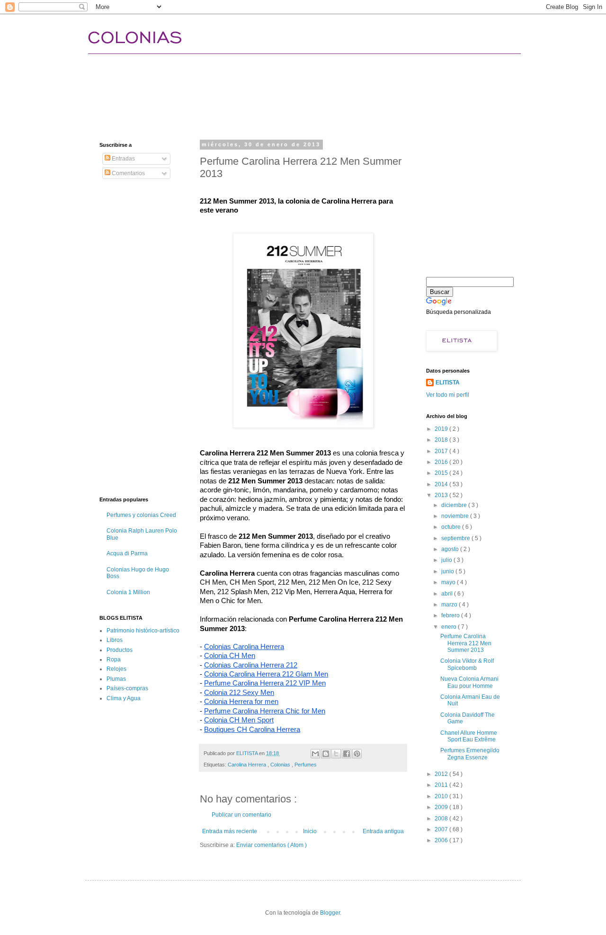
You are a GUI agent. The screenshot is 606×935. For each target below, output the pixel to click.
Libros (115, 640)
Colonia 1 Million (128, 592)
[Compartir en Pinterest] (357, 753)
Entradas (122, 158)
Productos (120, 650)
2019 (442, 429)
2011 (442, 785)
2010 (442, 796)
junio (448, 571)
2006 (442, 840)
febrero (451, 615)
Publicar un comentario (241, 814)
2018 (442, 439)
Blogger (330, 912)
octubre (451, 527)
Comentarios (127, 173)
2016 (442, 462)
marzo (450, 604)
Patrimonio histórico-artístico (143, 630)
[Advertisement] (271, 87)
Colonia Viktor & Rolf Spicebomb (467, 664)
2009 (442, 807)
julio (447, 560)
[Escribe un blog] (325, 753)
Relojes (116, 669)
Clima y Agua (124, 698)
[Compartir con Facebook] (346, 753)
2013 (442, 495)
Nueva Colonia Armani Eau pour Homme (469, 682)
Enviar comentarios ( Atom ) (271, 845)
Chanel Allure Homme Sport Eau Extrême (468, 736)
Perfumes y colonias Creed (141, 515)
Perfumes (305, 764)
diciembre (454, 505)
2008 (442, 818)
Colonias (281, 764)
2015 (442, 473)
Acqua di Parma (127, 553)
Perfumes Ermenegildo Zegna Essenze (469, 753)
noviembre (455, 516)
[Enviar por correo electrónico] (315, 753)
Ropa (114, 659)
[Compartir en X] (336, 753)
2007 (442, 829)
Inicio (310, 831)
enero (449, 626)
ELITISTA (448, 382)
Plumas (116, 679)
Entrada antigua (383, 831)
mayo (449, 582)
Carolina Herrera (247, 764)
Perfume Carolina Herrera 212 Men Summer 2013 (465, 643)
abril (447, 593)
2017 (442, 451)
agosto (450, 549)
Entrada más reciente (229, 831)
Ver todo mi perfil (447, 395)
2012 (442, 774)
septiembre (456, 538)
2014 (442, 484)
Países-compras (127, 688)
